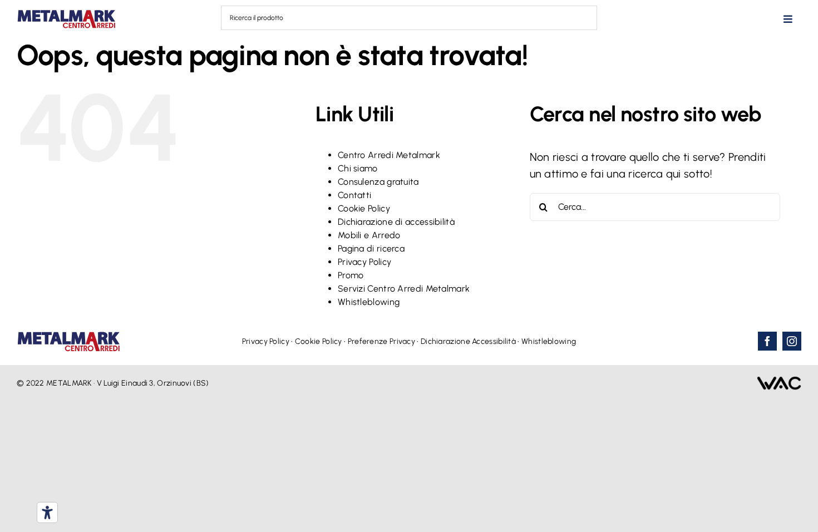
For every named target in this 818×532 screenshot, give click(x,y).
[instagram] (791, 341)
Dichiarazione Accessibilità (468, 341)
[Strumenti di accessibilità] (47, 512)
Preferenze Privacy (381, 341)
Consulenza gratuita (378, 181)
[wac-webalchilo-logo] (779, 381)
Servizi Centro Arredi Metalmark (404, 288)
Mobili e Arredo (369, 235)
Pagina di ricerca (371, 248)
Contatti (354, 195)
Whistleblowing (369, 302)
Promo (351, 275)
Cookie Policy (364, 208)
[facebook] (767, 341)
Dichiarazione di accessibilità (396, 221)
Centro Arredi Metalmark (389, 155)
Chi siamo (358, 168)
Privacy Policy (364, 262)
